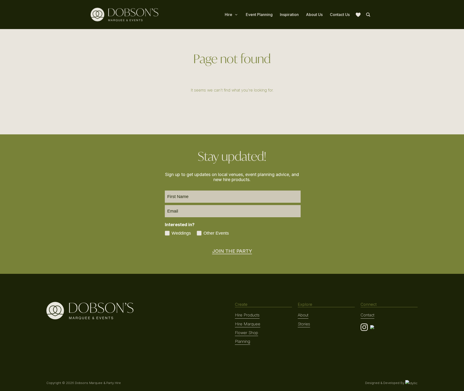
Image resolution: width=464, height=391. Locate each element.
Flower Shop (246, 332)
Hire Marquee (247, 324)
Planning (242, 341)
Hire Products (247, 315)
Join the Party (232, 251)
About (303, 315)
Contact (367, 315)
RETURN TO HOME (232, 102)
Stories (304, 324)
